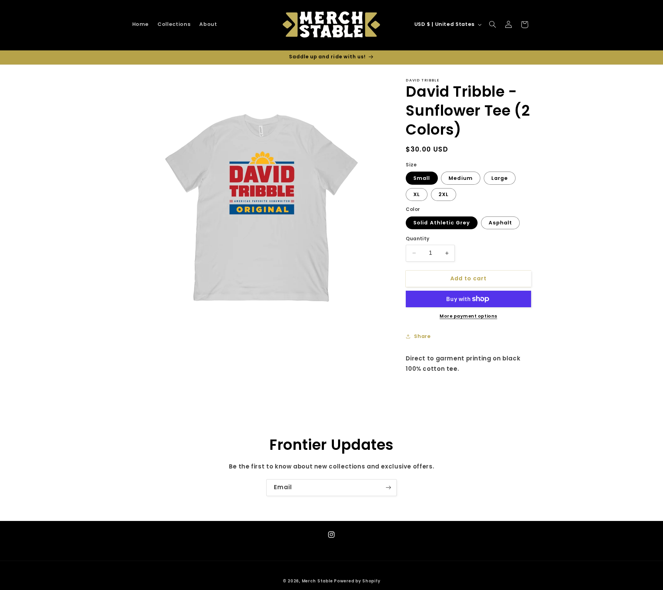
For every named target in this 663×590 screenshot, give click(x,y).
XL (416, 194)
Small (421, 178)
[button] (492, 24)
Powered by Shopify (357, 580)
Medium (460, 178)
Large (499, 178)
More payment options (468, 316)
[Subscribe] (388, 487)
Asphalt (500, 222)
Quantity (417, 238)
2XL (444, 194)
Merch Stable (317, 580)
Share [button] (422, 336)
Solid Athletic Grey (441, 222)
